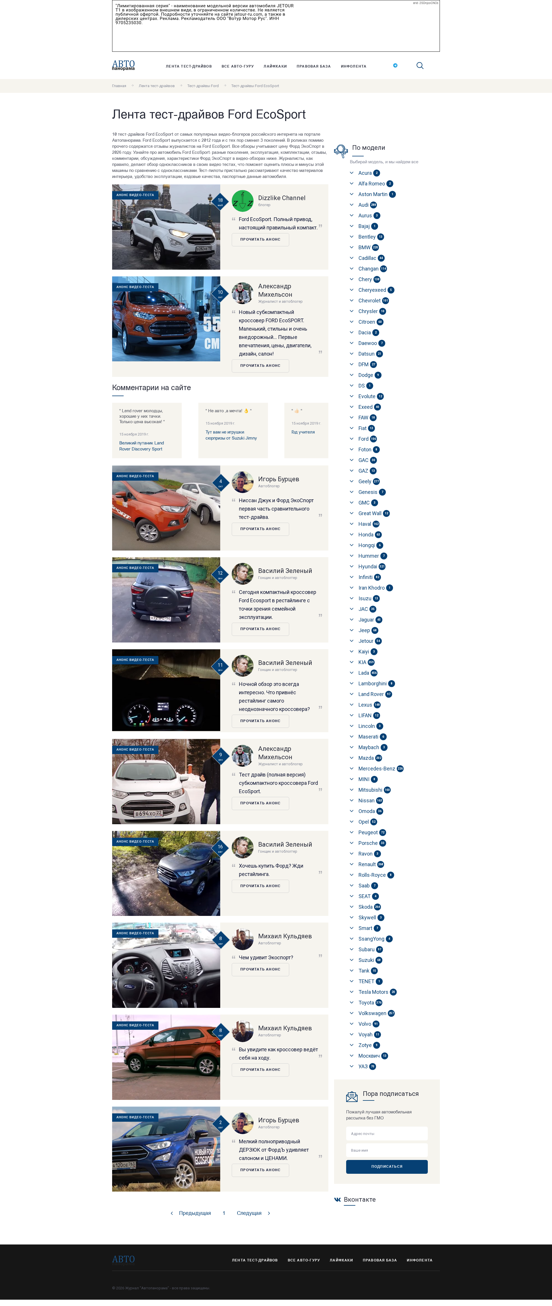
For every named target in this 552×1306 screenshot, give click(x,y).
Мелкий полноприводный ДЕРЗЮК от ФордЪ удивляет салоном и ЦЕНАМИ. (274, 1149)
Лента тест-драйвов (189, 66)
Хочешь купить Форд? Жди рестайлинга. (271, 870)
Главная (119, 86)
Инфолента (354, 66)
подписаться (386, 1167)
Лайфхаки (275, 66)
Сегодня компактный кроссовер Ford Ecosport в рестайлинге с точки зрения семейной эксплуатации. (277, 604)
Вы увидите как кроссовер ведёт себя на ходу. (278, 1053)
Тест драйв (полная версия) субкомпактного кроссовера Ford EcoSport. (278, 783)
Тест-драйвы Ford (203, 86)
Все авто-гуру (238, 66)
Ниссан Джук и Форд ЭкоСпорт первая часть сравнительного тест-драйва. (276, 508)
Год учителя (303, 432)
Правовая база (314, 66)
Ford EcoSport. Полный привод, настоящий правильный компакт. (278, 223)
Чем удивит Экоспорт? (266, 957)
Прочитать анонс (260, 239)
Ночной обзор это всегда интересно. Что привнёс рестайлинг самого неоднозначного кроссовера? (274, 696)
